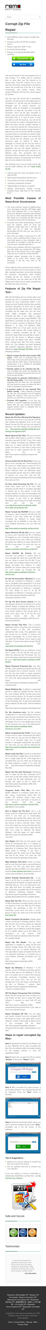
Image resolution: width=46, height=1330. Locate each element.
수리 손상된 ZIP (20, 1304)
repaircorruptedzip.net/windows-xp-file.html (21, 549)
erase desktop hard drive (21, 871)
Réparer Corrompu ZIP (27, 1297)
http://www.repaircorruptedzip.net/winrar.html (22, 528)
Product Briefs (19, 1322)
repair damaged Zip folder (23, 349)
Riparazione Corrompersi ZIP (18, 1300)
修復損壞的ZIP (21, 1302)
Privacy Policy (23, 1324)
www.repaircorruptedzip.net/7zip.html (19, 646)
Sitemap (29, 1322)
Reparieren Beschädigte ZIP (17, 1295)
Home (10, 1322)
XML (35, 1322)
